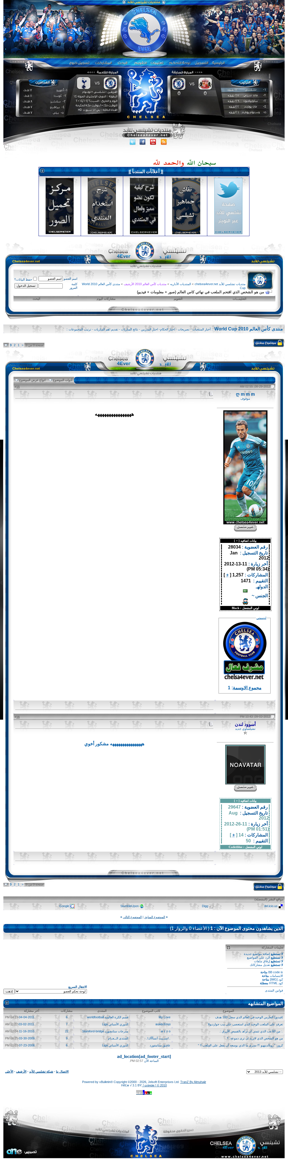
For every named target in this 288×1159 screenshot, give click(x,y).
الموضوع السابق (154, 917)
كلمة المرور (73, 285)
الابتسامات (276, 975)
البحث (36, 298)
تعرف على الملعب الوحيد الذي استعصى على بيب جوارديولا (245, 1024)
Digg (205, 906)
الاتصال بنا (62, 1071)
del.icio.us (271, 906)
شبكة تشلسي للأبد (41, 1071)
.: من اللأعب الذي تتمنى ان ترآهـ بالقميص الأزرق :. (251, 1031)
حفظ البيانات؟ (23, 279)
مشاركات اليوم (106, 298)
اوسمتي (261, 617)
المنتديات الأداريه (180, 284)
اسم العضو (70, 278)
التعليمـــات (239, 298)
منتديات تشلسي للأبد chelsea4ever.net (220, 284)
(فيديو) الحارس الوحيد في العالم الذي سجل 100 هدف (249, 1017)
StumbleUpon (129, 906)
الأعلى (9, 1071)
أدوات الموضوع (62, 380)
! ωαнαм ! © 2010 (154, 1085)
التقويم (178, 298)
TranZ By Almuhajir (193, 1082)
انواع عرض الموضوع (32, 380)
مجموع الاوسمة (247, 687)
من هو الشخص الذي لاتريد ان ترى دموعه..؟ (255, 1038)
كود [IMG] (276, 979)
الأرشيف (21, 1071)
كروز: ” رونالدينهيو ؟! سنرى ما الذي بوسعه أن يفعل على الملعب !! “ (240, 1045)
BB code (274, 972)
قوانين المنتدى (274, 990)
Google (64, 906)
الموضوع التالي (132, 917)
